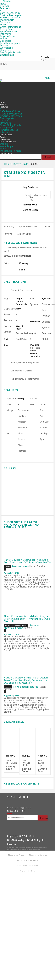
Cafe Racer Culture (10, 13)
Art (1, 10)
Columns (5, 22)
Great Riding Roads (10, 26)
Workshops (6, 47)
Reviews (4, 6)
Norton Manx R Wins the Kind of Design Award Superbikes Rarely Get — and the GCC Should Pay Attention (26, 680)
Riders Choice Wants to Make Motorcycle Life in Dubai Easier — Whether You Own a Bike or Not (27, 619)
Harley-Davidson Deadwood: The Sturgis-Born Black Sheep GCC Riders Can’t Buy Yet (27, 561)
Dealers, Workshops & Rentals (16, 626)
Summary (9, 226)
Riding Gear (6, 29)
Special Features (9, 31)
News (3, 3)
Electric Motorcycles (11, 17)
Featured (17, 566)
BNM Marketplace (10, 43)
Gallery (46, 226)
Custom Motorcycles (11, 15)
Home (7, 164)
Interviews (5, 33)
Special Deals (7, 54)
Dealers (4, 45)
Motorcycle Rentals (10, 52)
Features (5, 8)
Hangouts (5, 50)
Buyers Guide (7, 36)
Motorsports (7, 19)
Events (3, 38)
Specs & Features (28, 226)
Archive (7, 567)
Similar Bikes (24, 233)
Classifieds (5, 40)
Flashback (5, 24)
